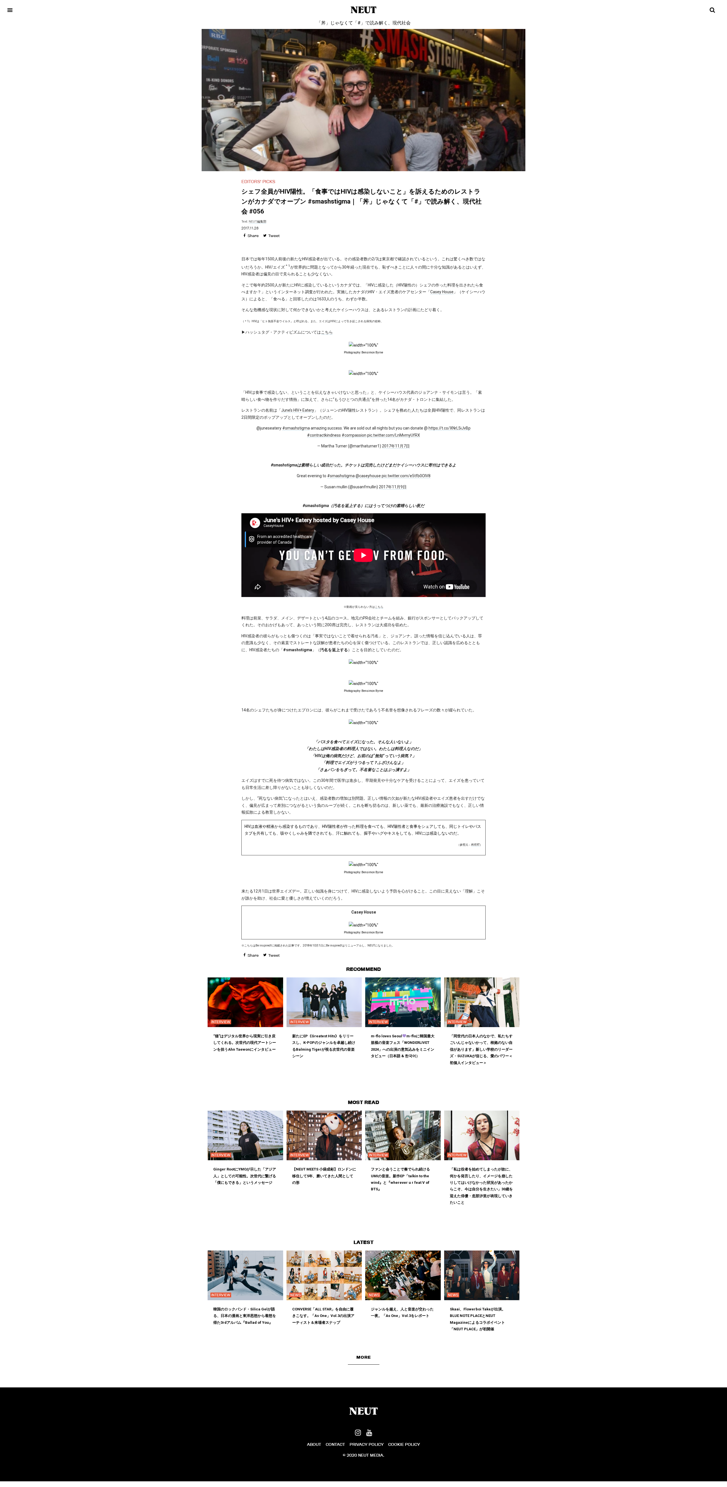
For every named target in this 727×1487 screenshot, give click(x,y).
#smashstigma (296, 428)
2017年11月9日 (393, 487)
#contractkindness (324, 435)
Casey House (442, 292)
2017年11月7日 (396, 446)
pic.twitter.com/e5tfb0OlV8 (406, 476)
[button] (363, 1357)
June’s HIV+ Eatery (297, 410)
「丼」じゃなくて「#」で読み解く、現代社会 (364, 23)
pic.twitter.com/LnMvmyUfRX (393, 435)
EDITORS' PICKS (258, 181)
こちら (327, 332)
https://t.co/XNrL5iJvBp (450, 428)
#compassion (354, 435)
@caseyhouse (368, 476)
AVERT (475, 844)
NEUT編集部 (257, 221)
